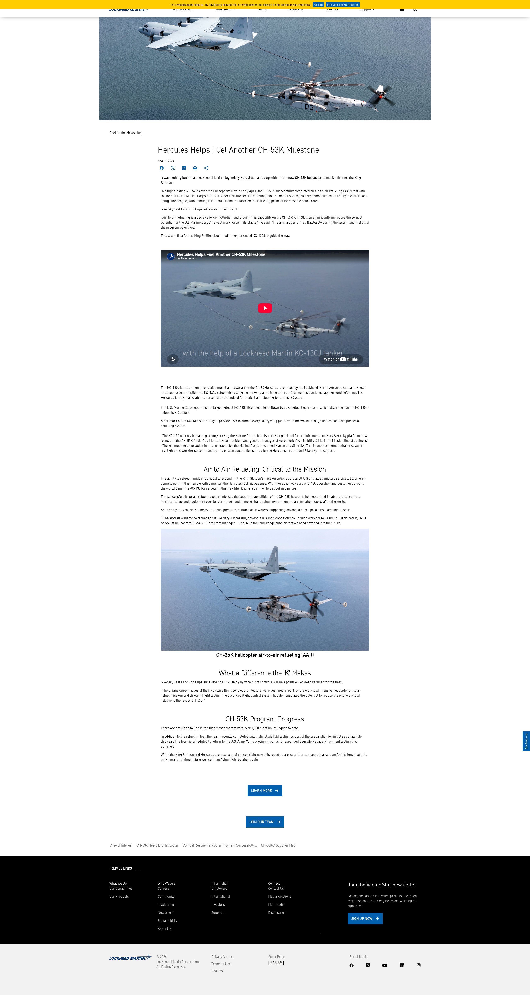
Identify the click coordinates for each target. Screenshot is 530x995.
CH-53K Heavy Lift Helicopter (158, 845)
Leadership (166, 904)
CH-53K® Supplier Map (278, 845)
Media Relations (279, 896)
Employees (219, 888)
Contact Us (276, 888)
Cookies (217, 970)
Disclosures (276, 912)
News (262, 9)
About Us (164, 928)
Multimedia (276, 904)
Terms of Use (221, 963)
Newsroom (166, 912)
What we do (223, 9)
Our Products (119, 896)
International (220, 896)
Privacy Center (221, 956)
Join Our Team (261, 821)
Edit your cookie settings (343, 4)
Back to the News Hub (125, 132)
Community (166, 896)
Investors (331, 9)
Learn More (261, 790)
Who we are (181, 9)
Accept (318, 4)
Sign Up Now (361, 918)
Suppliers (367, 9)
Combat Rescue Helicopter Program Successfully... (220, 845)
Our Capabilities (120, 888)
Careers (293, 9)
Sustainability (167, 920)
